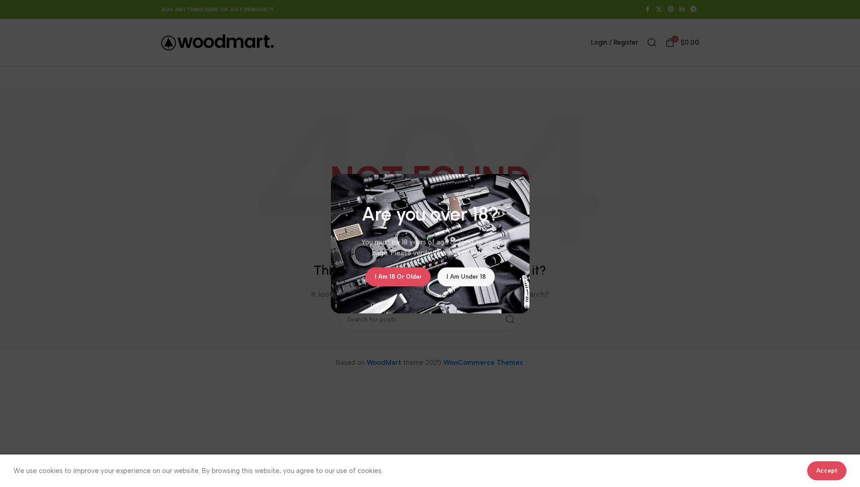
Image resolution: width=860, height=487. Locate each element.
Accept (826, 470)
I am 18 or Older (398, 276)
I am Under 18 (466, 276)
